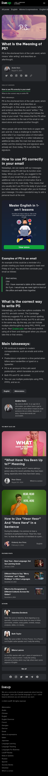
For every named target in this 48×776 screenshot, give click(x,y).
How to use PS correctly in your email (16, 89)
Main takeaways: (8, 97)
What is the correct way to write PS (15, 93)
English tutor (18, 328)
